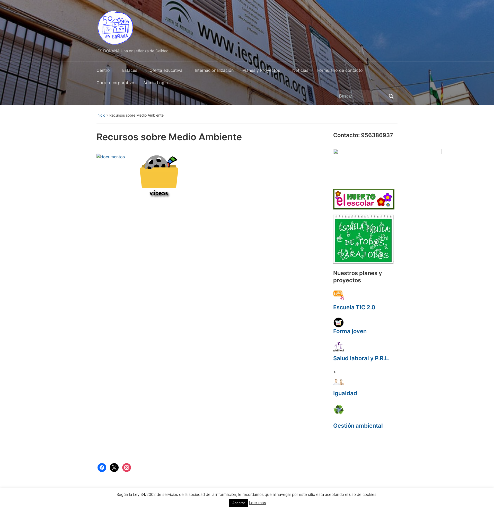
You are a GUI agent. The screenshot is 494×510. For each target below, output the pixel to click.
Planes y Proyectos (261, 70)
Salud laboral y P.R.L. (361, 358)
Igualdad (345, 393)
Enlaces (129, 70)
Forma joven (350, 331)
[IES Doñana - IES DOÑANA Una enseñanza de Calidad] (115, 26)
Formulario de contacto (340, 70)
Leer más (257, 502)
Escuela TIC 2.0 (354, 307)
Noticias (300, 70)
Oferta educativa (165, 70)
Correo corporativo (115, 82)
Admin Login (155, 82)
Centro (103, 70)
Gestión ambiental (358, 425)
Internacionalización (214, 70)
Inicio (100, 115)
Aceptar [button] (238, 503)
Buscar (391, 96)
